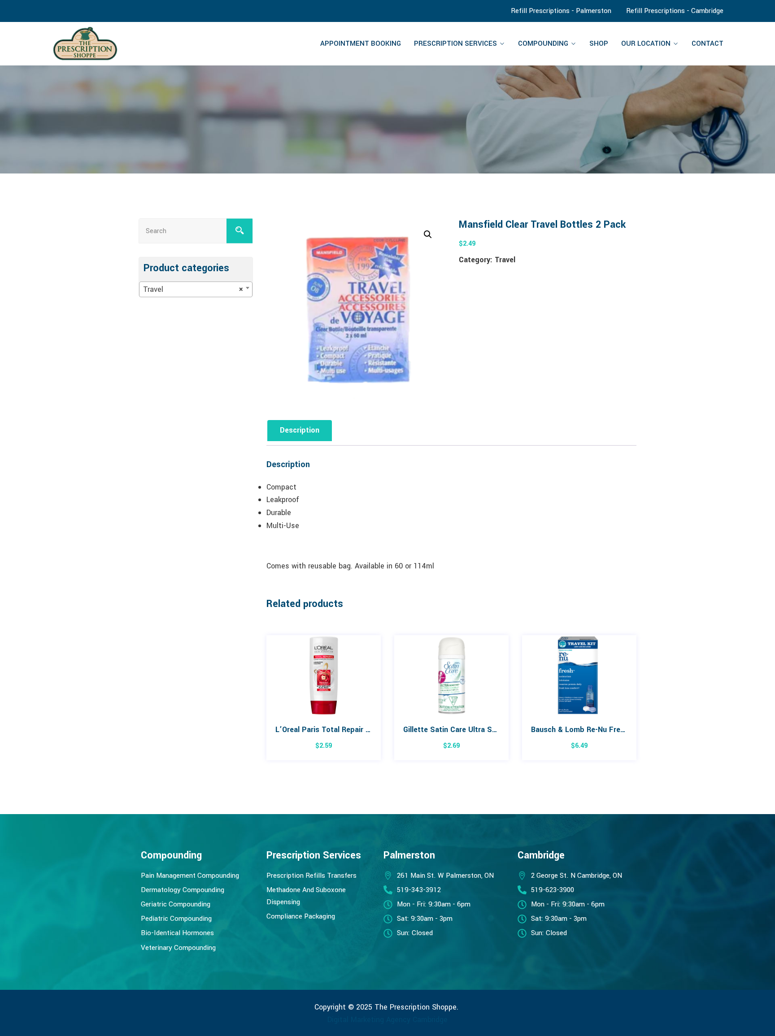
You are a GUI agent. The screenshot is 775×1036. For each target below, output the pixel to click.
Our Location (646, 43)
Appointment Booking (360, 43)
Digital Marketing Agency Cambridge (387, 1019)
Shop (598, 43)
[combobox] (196, 289)
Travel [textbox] (193, 289)
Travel (505, 260)
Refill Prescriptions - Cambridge (674, 11)
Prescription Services (455, 43)
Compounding (543, 43)
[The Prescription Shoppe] (130, 43)
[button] (428, 234)
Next (637, 702)
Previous (265, 702)
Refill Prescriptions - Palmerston (561, 11)
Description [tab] (299, 430)
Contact (707, 43)
